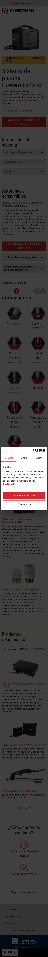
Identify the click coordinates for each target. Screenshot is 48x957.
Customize (22, 504)
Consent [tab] (9, 458)
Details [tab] (24, 458)
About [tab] (39, 458)
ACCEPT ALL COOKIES (24, 495)
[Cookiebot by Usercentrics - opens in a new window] (34, 450)
